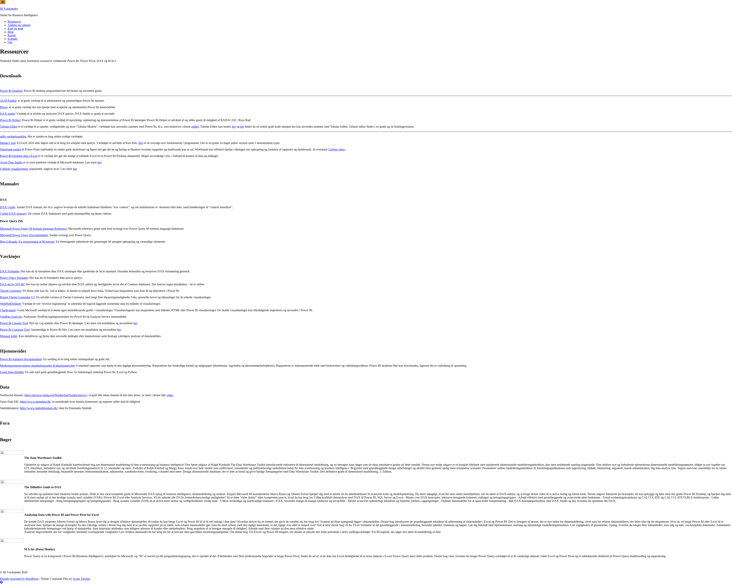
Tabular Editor (8, 126)
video (169, 395)
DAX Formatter (9, 271)
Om (10, 42)
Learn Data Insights (12, 372)
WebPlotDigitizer (10, 303)
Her (140, 143)
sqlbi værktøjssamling (13, 136)
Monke (4, 143)
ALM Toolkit (8, 100)
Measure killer (8, 336)
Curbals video (336, 149)
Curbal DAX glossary (13, 213)
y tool (12, 143)
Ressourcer (14, 21)
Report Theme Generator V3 (17, 297)
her (234, 126)
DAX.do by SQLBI (12, 284)
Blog (11, 32)
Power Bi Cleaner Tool (14, 323)
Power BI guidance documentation (21, 359)
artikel (195, 126)
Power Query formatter (14, 277)
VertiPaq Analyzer (11, 316)
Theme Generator (10, 290)
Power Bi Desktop (11, 90)
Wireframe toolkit (10, 149)
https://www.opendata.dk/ (35, 401)
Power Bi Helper (10, 120)
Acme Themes (81, 578)
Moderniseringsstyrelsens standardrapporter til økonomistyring (37, 365)
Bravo (3, 107)
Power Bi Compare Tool (15, 329)
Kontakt (12, 38)
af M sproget (46, 241)
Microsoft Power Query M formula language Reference (33, 228)
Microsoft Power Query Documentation (24, 235)
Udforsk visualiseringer (14, 168)
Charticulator (8, 310)
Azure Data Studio (11, 162)
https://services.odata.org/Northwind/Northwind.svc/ (55, 395)
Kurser (12, 35)
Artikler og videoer (19, 25)
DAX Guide (7, 207)
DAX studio (7, 113)
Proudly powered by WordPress (19, 578)
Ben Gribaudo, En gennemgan (18, 241)
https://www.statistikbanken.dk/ (39, 408)
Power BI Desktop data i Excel (18, 156)
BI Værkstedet (9, 8)
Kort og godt (15, 28)
